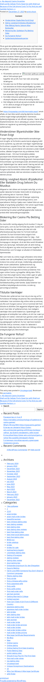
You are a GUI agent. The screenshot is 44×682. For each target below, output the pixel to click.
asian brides (12, 514)
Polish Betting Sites (14, 650)
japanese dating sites (15, 607)
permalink (7, 393)
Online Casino (12, 643)
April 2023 (11, 489)
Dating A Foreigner (14, 555)
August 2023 (12, 479)
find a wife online (14, 589)
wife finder (11, 674)
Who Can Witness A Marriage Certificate (23, 671)
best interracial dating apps (18, 534)
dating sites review (14, 560)
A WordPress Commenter (17, 450)
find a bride (11, 578)
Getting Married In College (17, 596)
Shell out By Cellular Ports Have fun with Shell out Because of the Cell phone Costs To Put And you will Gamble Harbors (21, 6)
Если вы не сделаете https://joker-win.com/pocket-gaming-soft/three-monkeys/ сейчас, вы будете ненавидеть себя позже (21, 430)
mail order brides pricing (17, 632)
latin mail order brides (16, 617)
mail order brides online (16, 630)
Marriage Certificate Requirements (21, 635)
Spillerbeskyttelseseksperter (16, 38)
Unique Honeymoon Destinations (20, 666)
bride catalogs (12, 542)
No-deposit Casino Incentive (12, 1)
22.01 (9, 511)
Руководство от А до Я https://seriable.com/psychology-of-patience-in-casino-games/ (22, 419)
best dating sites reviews (17, 529)
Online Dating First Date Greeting (20, 648)
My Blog (10, 638)
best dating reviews (15, 524)
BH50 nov (11, 540)
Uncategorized (26, 390)
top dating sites (13, 661)
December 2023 (13, 468)
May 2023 (11, 487)
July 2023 (10, 481)
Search (6, 406)
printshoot (4, 678)
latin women (12, 620)
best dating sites (13, 527)
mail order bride (13, 622)
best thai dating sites (15, 537)
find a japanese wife (15, 583)
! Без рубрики (12, 506)
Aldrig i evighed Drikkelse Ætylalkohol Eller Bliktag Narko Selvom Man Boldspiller (20, 25)
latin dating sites (13, 614)
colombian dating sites (16, 552)
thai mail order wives (15, 658)
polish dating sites (14, 653)
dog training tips (13, 563)
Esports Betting (13, 568)
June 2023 (11, 484)
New (8, 640)
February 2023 (12, 494)
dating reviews (13, 558)
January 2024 (12, 466)
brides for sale (12, 547)
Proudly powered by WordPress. (13, 681)
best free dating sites (15, 532)
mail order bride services (17, 625)
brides (9, 545)
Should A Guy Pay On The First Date (21, 656)
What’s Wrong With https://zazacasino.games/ (22, 425)
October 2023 (12, 474)
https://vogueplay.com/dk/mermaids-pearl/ (20, 111)
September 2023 (13, 476)
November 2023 (13, 471)
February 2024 (12, 463)
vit (8, 668)
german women (13, 594)
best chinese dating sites (17, 522)
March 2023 (11, 492)
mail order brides (14, 627)
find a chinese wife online (17, 581)
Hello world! (35, 450)
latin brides (11, 612)
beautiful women (14, 519)
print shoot (31, 11)
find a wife (11, 586)
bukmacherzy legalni (15, 550)
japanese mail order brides (18, 609)
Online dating (12, 645)
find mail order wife (15, 591)
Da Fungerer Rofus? (13, 36)
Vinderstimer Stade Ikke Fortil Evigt (19, 20)
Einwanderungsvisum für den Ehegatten (23, 565)
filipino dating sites (14, 576)
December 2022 (13, 499)
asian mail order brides (16, 516)
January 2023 (12, 497)
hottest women (13, 599)
